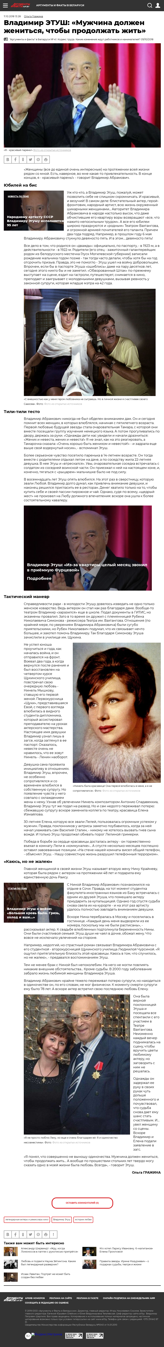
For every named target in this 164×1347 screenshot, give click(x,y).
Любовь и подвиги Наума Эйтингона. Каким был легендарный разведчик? (48, 1263)
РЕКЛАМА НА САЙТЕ (60, 1298)
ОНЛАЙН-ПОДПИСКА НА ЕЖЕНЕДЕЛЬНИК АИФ (129, 1298)
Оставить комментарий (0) (82, 1203)
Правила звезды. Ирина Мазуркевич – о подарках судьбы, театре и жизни (124, 1263)
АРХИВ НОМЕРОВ (35, 1298)
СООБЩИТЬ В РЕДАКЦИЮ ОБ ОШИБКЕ (47, 1303)
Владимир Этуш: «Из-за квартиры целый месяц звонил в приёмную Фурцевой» (87, 567)
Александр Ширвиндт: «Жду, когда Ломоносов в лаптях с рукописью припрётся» (49, 1250)
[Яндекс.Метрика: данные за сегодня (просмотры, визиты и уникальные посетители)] (46, 1334)
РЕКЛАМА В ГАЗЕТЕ (87, 1298)
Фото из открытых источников (52, 150)
